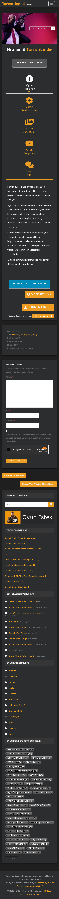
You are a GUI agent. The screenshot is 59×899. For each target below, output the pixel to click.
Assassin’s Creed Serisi (20, 749)
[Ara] (51, 504)
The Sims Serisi (42, 757)
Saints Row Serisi (17, 805)
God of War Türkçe (17, 633)
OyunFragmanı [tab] (29, 151)
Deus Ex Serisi (39, 843)
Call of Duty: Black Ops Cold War (24, 613)
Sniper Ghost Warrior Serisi (21, 818)
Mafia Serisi (14, 783)
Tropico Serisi (34, 783)
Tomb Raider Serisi (18, 831)
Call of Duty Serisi (18, 757)
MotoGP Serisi (16, 848)
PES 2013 (9, 554)
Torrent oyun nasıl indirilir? (29, 886)
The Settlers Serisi (17, 839)
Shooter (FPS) (16, 711)
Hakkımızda (25, 894)
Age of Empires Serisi (19, 792)
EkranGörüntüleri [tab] (29, 130)
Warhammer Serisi (18, 779)
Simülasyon (14, 717)
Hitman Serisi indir (44, 316)
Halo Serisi (14, 852)
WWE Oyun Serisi (40, 805)
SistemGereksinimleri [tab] (29, 108)
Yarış (11, 734)
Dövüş (12, 682)
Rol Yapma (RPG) (28, 335)
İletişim (35, 894)
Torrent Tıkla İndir (29, 63)
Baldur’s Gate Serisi (18, 835)
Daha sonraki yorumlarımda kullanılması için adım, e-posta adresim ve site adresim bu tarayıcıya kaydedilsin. (29, 438)
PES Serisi (14, 762)
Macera (15, 335)
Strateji (13, 728)
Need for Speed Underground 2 (20, 565)
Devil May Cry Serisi (41, 822)
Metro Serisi (32, 852)
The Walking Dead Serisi (20, 800)
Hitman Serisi (15, 796)
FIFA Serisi (32, 762)
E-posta (10, 421)
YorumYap (29, 172)
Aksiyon (12, 671)
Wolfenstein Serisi (17, 788)
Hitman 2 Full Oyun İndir (29, 284)
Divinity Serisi (36, 848)
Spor (11, 722)
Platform (13, 700)
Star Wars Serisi (40, 788)
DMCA (47, 891)
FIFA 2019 (13, 622)
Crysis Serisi (39, 839)
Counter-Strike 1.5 (14, 582)
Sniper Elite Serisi (41, 779)
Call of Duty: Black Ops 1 (17, 587)
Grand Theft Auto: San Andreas (21, 538)
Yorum (9, 377)
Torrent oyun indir (45, 883)
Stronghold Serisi (17, 822)
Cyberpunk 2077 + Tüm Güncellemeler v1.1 (25, 576)
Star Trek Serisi (43, 792)
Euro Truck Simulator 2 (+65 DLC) (22, 560)
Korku (11, 688)
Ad (8, 411)
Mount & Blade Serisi (19, 813)
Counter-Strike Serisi (18, 809)
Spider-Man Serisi (17, 843)
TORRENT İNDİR (39, 307)
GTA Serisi (36, 775)
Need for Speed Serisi (20, 753)
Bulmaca (13, 677)
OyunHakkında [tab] (29, 86)
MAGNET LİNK (41, 294)
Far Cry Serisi (16, 766)
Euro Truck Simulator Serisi (22, 770)
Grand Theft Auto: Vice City (19, 571)
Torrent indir (39, 50)
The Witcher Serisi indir (20, 826)
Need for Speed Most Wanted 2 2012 (23, 549)
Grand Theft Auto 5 (15, 543)
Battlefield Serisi (16, 775)
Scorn (11, 650)
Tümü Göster (11, 858)
